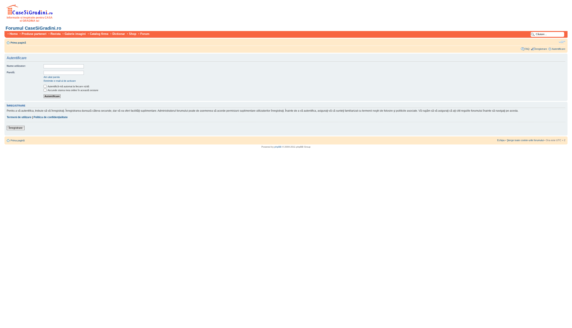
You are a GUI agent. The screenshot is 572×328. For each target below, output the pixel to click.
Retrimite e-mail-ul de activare (60, 80)
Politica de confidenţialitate (51, 117)
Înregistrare (540, 49)
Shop (132, 34)
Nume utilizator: (16, 66)
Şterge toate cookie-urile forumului (525, 140)
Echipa (501, 140)
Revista (55, 34)
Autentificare (558, 49)
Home (14, 34)
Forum (144, 34)
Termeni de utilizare (19, 117)
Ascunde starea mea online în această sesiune (72, 90)
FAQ (527, 49)
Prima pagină (18, 42)
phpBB (278, 147)
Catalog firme (99, 34)
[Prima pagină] (30, 13)
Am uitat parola (52, 77)
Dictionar (118, 34)
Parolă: (11, 72)
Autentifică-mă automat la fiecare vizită (68, 86)
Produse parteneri (34, 34)
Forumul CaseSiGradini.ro (33, 28)
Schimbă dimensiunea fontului (562, 42)
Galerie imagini (75, 34)
